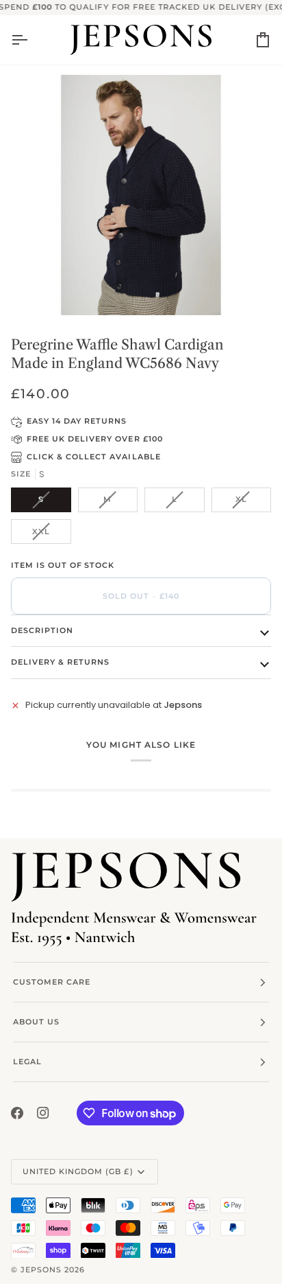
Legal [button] (27, 1061)
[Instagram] (43, 1113)
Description (42, 630)
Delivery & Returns (60, 662)
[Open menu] (31, 40)
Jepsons (41, 1269)
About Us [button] (36, 1022)
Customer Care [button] (51, 982)
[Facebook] (17, 1113)
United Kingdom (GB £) (78, 1171)
